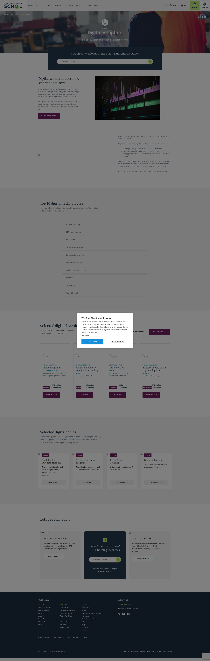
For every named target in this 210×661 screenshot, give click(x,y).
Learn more (85, 335)
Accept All (92, 342)
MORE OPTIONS (117, 342)
